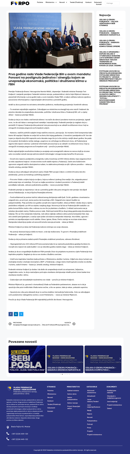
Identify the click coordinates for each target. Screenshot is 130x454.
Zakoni (109, 408)
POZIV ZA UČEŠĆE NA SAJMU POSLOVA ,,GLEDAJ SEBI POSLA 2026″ (27, 369)
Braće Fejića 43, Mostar (20, 427)
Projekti (90, 431)
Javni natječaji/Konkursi (93, 406)
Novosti (62, 2)
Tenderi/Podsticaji (76, 2)
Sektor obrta (71, 394)
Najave (89, 414)
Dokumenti (98, 2)
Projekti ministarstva (94, 435)
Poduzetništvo (92, 421)
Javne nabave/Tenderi (93, 400)
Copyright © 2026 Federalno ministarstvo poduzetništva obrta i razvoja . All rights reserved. (65, 450)
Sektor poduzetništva (72, 398)
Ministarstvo (50, 2)
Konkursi (89, 2)
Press (89, 428)
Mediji (89, 410)
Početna (40, 2)
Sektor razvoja (72, 403)
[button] (10, 358)
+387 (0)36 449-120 (19, 434)
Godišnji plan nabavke (111, 392)
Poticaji (90, 424)
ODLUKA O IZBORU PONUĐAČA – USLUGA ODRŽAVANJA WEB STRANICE (108, 22)
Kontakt (99, 4)
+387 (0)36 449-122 (19, 439)
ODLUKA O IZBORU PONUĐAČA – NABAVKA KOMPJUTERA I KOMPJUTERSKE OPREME (109, 43)
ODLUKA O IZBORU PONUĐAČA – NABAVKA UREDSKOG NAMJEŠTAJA (109, 33)
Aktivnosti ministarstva (91, 392)
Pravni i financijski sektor (73, 407)
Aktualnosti (91, 396)
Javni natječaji (112, 401)
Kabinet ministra (73, 391)
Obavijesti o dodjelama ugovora (114, 397)
